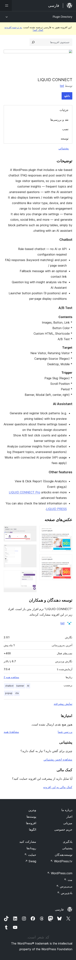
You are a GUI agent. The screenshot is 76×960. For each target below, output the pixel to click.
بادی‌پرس (64, 893)
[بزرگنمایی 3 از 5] (31, 531)
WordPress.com (59, 873)
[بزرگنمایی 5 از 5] (31, 575)
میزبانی (67, 823)
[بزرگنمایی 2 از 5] (67, 559)
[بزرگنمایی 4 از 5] (31, 549)
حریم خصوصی (63, 829)
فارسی (59, 909)
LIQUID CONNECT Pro (24, 492)
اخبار (69, 816)
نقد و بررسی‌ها (59, 119)
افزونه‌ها (31, 823)
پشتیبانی (63, 148)
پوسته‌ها (31, 816)
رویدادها (31, 848)
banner (20, 685)
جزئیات (64, 110)
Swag (30, 861)
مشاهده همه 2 (11, 677)
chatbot (9, 685)
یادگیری (67, 841)
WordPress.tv (61, 861)
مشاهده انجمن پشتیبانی (58, 759)
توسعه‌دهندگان (63, 855)
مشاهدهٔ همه (11, 732)
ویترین (32, 810)
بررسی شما (65, 732)
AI (28, 685)
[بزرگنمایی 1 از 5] (67, 531)
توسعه (64, 138)
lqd (62, 86)
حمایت (30, 855)
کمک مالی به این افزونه (57, 787)
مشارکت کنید (27, 841)
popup (8, 693)
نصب (65, 129)
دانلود (67, 95)
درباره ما (66, 810)
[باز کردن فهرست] (6, 5)
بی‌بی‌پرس (64, 886)
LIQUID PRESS (56, 509)
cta (17, 693)
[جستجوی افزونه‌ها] (33, 42)
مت (68, 880)
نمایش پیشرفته (63, 704)
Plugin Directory (62, 16)
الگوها (32, 829)
